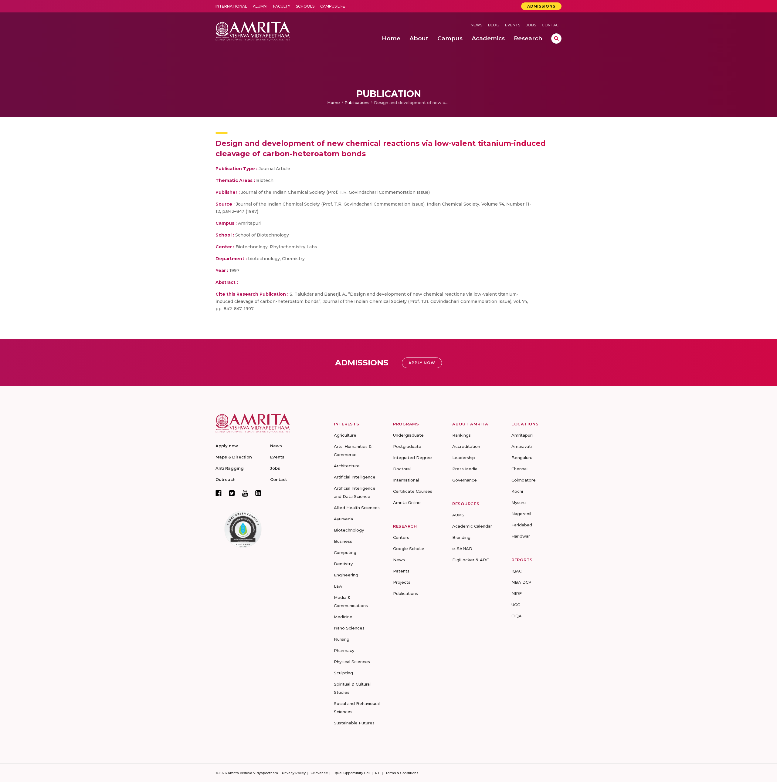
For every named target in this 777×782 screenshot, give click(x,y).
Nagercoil (521, 513)
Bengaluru (521, 457)
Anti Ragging (229, 468)
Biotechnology (349, 530)
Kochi (517, 491)
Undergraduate (408, 435)
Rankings (461, 435)
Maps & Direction (233, 457)
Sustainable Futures (354, 722)
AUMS (458, 514)
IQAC (516, 571)
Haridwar (520, 536)
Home (333, 102)
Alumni (260, 6)
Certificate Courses (412, 491)
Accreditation (466, 446)
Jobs (531, 25)
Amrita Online (407, 502)
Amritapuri (522, 435)
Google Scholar (408, 548)
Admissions (541, 6)
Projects (401, 582)
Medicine (343, 616)
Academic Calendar (472, 526)
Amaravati (521, 446)
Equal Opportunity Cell (351, 773)
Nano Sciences (349, 628)
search (556, 38)
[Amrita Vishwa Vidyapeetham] (252, 30)
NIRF (516, 593)
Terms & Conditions (401, 773)
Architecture (347, 465)
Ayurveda (343, 518)
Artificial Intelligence (354, 477)
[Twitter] (232, 493)
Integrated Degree (412, 457)
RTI (378, 773)
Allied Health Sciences (357, 507)
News (476, 25)
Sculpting (343, 672)
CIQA (516, 615)
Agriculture (345, 435)
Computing (345, 552)
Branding (461, 537)
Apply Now (422, 363)
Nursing (341, 639)
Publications (356, 102)
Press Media (464, 468)
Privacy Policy (294, 773)
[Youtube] (245, 493)
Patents (401, 571)
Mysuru (518, 502)
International (231, 6)
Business (343, 541)
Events (512, 25)
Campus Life (332, 6)
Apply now (226, 445)
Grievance (319, 773)
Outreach (225, 479)
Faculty (281, 6)
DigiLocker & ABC (470, 559)
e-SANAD (462, 548)
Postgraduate (407, 446)
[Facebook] (218, 493)
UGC (515, 604)
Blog (493, 25)
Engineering (346, 574)
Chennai (519, 468)
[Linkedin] (258, 493)
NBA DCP (521, 582)
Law (338, 586)
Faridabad (521, 524)
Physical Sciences (352, 661)
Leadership (463, 457)
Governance (464, 480)
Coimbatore (523, 480)
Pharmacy (344, 650)
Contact (552, 25)
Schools (305, 6)
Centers (401, 537)
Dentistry (343, 563)
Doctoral (402, 468)
